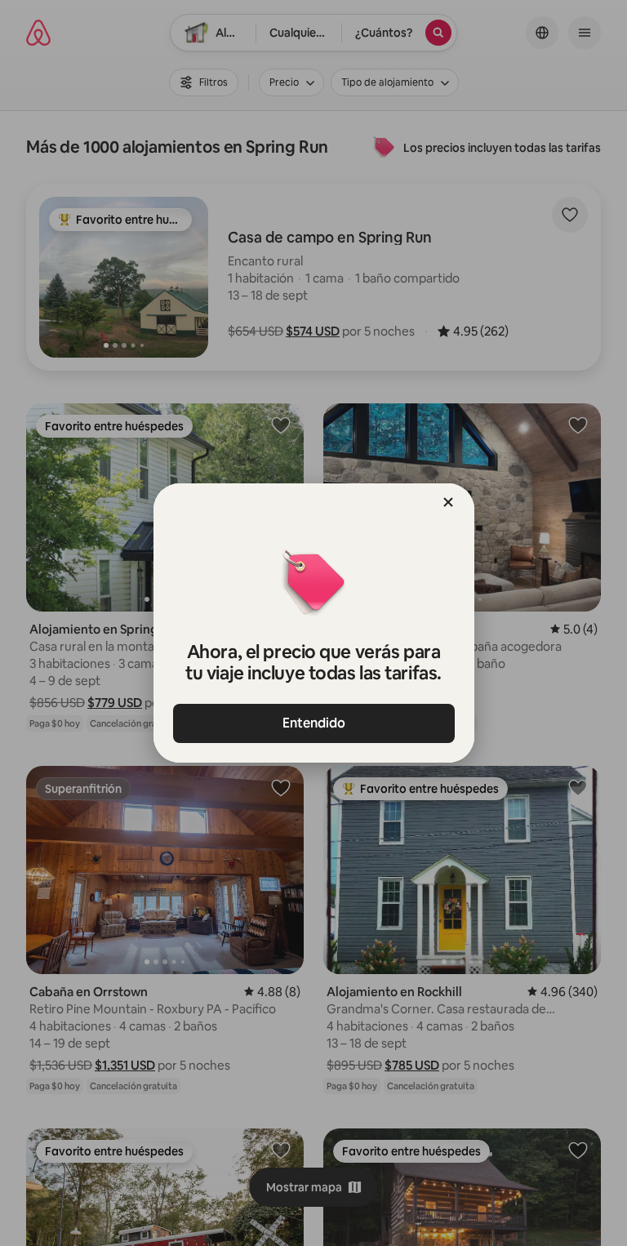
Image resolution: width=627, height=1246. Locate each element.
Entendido (313, 723)
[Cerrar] (448, 502)
